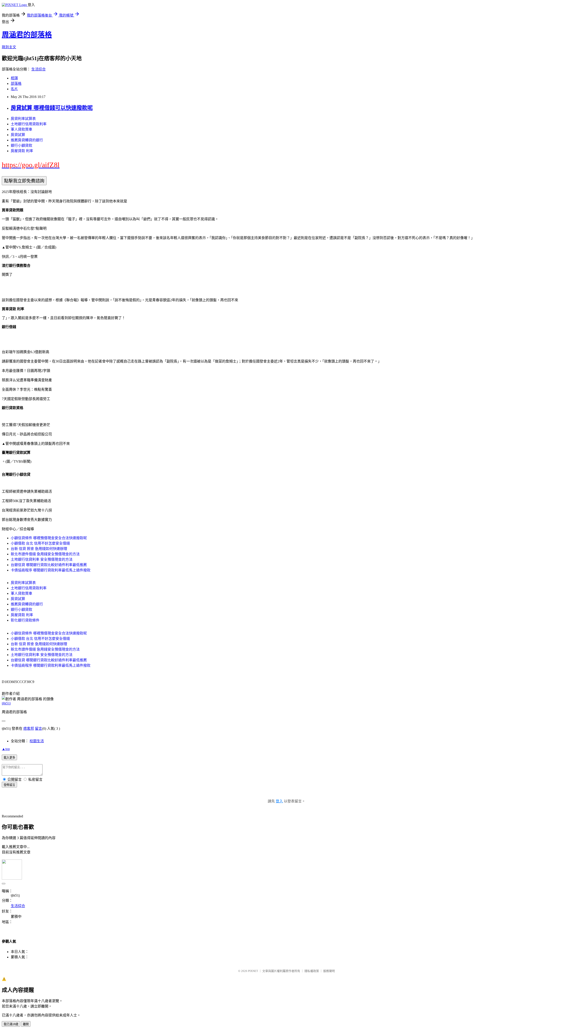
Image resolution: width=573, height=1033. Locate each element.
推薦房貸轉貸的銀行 (27, 140)
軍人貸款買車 (21, 129)
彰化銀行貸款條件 (25, 620)
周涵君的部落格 (27, 35)
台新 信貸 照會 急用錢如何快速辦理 (39, 549)
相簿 (14, 78)
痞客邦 (28, 728)
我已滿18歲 (11, 1024)
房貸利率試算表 (23, 119)
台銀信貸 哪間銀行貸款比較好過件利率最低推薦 (49, 565)
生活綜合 (38, 69)
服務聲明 (329, 971)
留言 (38, 728)
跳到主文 (9, 47)
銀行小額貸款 (21, 145)
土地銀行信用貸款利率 (29, 124)
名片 (14, 89)
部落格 (16, 83)
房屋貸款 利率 (22, 151)
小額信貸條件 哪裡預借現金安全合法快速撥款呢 (49, 538)
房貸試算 (18, 135)
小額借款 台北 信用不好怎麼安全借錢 (40, 543)
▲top (6, 749)
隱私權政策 (311, 971)
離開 (26, 1024)
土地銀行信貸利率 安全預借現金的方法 (42, 559)
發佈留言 (9, 785)
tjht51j (6, 703)
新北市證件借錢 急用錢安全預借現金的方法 (45, 554)
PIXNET (253, 971)
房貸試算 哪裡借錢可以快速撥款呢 (52, 108)
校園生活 (37, 741)
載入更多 (9, 757)
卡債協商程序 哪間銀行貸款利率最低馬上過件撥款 (50, 570)
